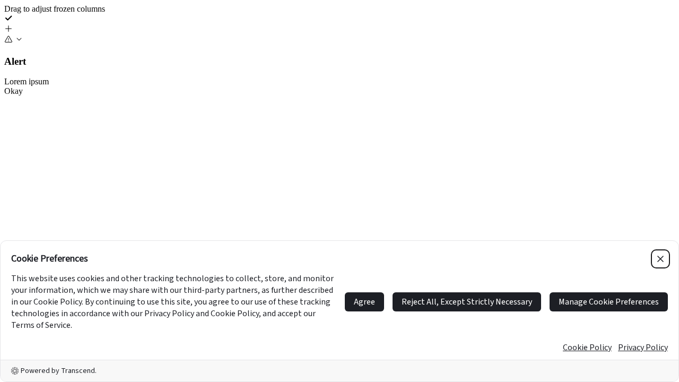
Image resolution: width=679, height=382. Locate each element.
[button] (339, 29)
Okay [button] (13, 91)
